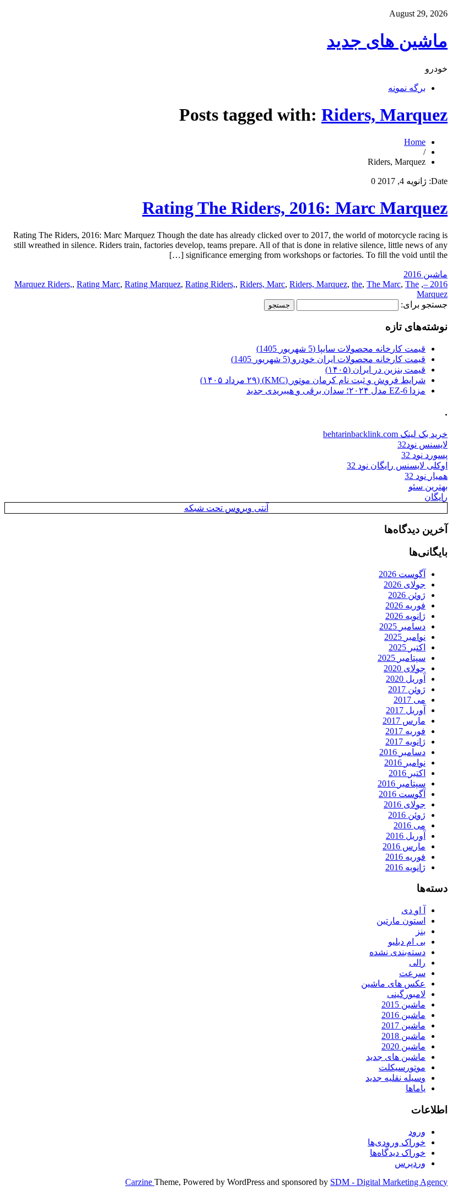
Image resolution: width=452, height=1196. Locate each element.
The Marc (384, 284)
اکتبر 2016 (407, 773)
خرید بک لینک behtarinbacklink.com (385, 434)
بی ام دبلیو (407, 941)
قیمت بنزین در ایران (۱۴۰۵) (375, 369)
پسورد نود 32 (424, 455)
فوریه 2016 (405, 856)
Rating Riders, (210, 284)
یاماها (416, 1088)
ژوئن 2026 (407, 595)
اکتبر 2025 (407, 647)
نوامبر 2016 (405, 762)
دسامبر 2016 (402, 752)
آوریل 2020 (406, 678)
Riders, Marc (262, 284)
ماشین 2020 (403, 1046)
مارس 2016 (404, 846)
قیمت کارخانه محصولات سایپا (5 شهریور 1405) (341, 348)
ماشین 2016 (425, 274)
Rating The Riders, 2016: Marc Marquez (295, 208)
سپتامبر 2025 (402, 657)
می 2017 (410, 699)
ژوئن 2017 (407, 689)
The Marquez (426, 289)
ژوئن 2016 (407, 815)
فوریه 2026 (405, 605)
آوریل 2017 (406, 710)
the (357, 284)
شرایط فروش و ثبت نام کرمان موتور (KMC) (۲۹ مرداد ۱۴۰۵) (313, 380)
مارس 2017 (404, 720)
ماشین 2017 (403, 1025)
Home (415, 142)
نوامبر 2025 (405, 637)
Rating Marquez (153, 284)
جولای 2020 (405, 668)
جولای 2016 (405, 804)
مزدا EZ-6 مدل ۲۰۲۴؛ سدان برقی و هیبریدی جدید (336, 390)
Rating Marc (98, 284)
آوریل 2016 (406, 836)
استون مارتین (401, 920)
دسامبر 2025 (402, 626)
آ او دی (413, 910)
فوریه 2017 (405, 731)
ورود (417, 1131)
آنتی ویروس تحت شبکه (226, 508)
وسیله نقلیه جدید (395, 1077)
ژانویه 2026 (405, 616)
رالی (417, 962)
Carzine (139, 1182)
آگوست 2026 (402, 574)
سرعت (412, 973)
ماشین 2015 (403, 1004)
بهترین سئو (428, 486)
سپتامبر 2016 (402, 783)
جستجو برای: (424, 304)
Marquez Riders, (43, 284)
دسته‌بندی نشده (397, 952)
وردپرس (410, 1163)
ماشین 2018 (403, 1036)
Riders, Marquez (384, 115)
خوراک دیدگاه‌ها (398, 1152)
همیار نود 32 (426, 476)
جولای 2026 (405, 584)
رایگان (436, 497)
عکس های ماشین (393, 983)
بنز (421, 931)
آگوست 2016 (402, 794)
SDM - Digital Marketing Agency (389, 1182)
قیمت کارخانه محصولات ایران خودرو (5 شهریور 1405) (328, 359)
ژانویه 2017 (405, 741)
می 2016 (410, 825)
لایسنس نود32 (422, 444)
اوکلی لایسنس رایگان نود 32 (397, 465)
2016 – (435, 284)
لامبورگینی (406, 994)
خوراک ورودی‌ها (397, 1142)
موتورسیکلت (402, 1067)
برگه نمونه (407, 88)
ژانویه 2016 (405, 867)
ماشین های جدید (387, 41)
